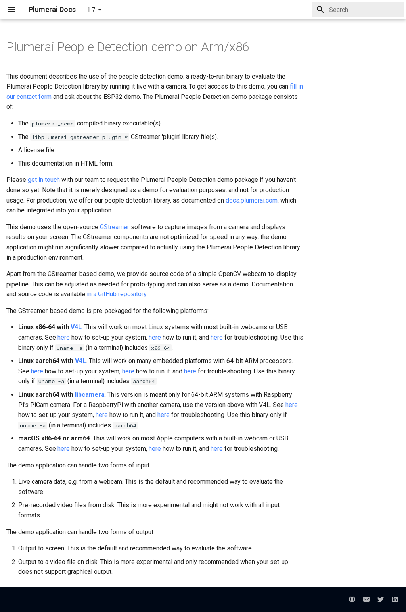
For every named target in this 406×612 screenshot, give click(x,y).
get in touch (44, 179)
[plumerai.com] (352, 599)
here (63, 337)
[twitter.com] (380, 599)
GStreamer (114, 227)
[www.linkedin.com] (395, 599)
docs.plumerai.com (252, 200)
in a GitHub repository (116, 294)
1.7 (91, 10)
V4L (76, 327)
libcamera (90, 394)
